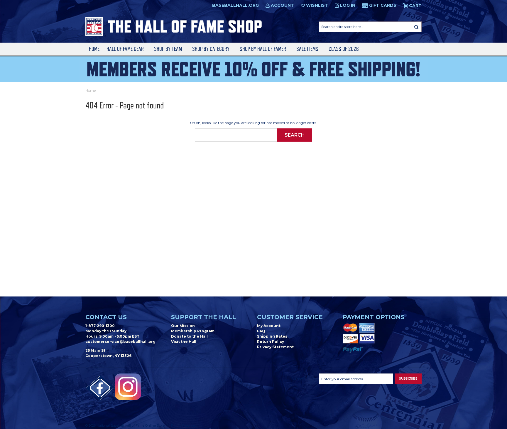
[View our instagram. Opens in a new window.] (128, 386)
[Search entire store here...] (416, 27)
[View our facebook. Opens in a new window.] (100, 388)
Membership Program (192, 331)
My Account (268, 326)
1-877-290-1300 (100, 326)
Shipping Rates (272, 336)
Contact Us (106, 317)
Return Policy (270, 341)
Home (94, 49)
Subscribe (408, 379)
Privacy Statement (275, 347)
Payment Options (374, 317)
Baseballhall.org (235, 5)
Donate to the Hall (189, 336)
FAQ (261, 331)
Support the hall (203, 317)
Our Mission (183, 326)
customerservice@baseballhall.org (120, 341)
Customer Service (290, 317)
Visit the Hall (183, 341)
